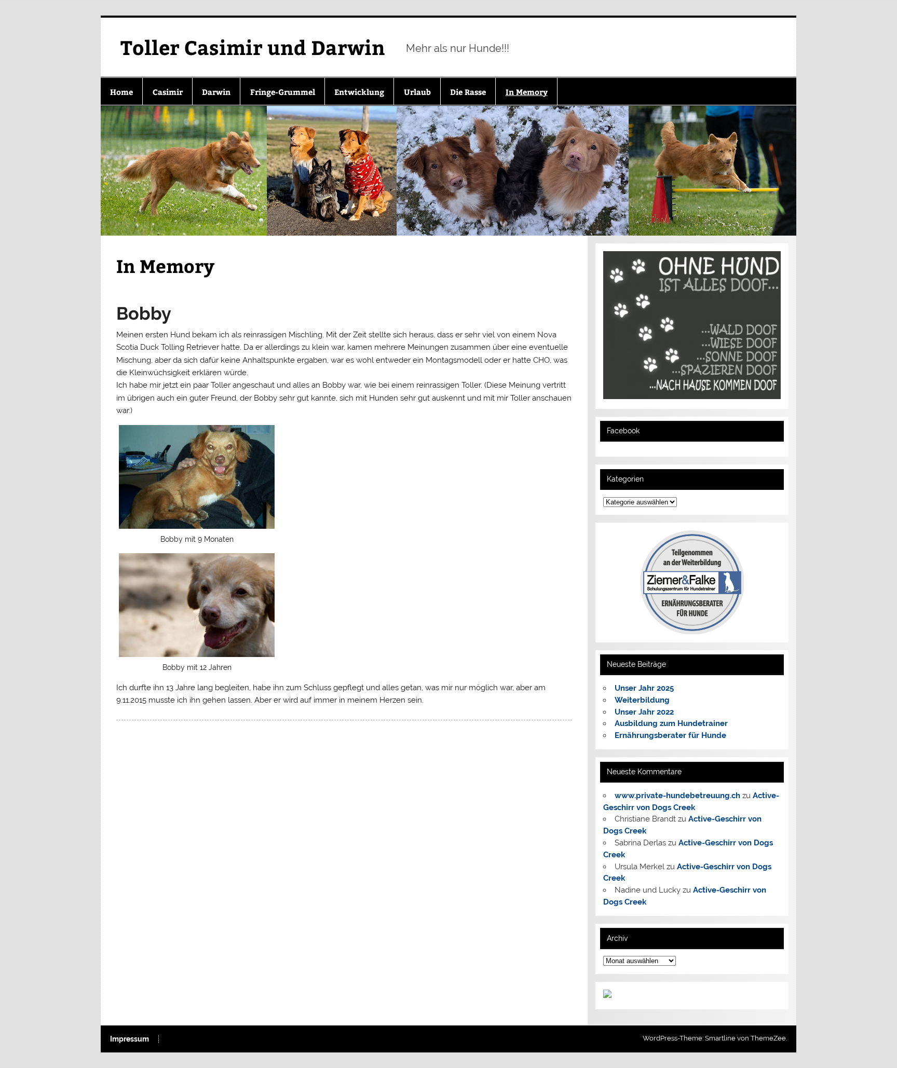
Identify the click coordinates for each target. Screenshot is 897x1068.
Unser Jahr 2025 (644, 688)
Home (121, 91)
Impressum (129, 1039)
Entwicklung (359, 91)
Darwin (216, 91)
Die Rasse (468, 91)
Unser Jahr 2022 (644, 712)
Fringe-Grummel (282, 91)
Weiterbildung (642, 700)
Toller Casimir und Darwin (252, 47)
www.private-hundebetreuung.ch (677, 795)
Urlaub (417, 91)
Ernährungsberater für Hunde (670, 735)
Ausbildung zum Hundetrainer (671, 723)
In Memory (527, 91)
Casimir (168, 91)
